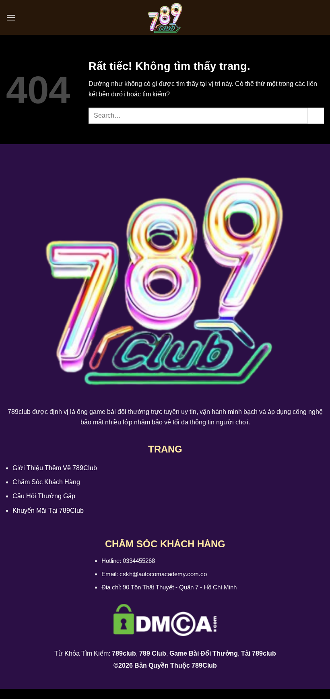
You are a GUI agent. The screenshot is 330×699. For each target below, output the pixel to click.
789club (19, 411)
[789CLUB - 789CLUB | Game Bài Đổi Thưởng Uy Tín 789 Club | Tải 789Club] (165, 17)
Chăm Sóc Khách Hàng (46, 482)
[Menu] (11, 17)
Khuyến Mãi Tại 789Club (48, 510)
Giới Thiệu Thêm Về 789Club (54, 468)
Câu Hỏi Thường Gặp (43, 496)
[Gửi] (316, 115)
